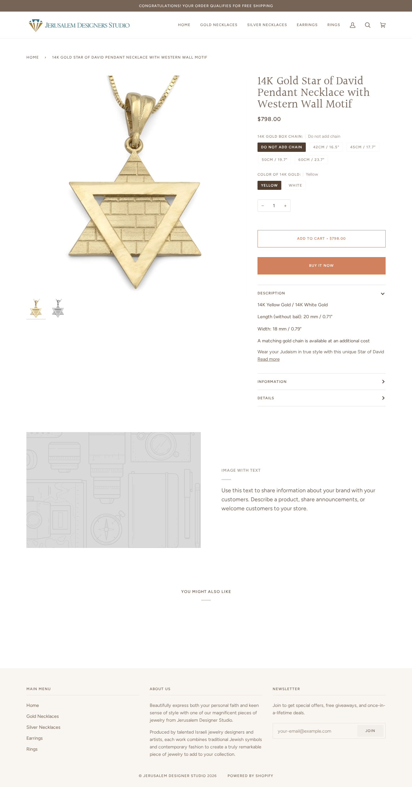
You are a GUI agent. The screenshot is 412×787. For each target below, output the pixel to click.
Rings (32, 749)
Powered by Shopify (250, 775)
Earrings (34, 738)
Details (266, 398)
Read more (269, 359)
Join (370, 730)
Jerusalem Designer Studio (174, 775)
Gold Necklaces (42, 716)
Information (272, 381)
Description (271, 293)
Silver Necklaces (43, 727)
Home (32, 57)
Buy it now (321, 265)
